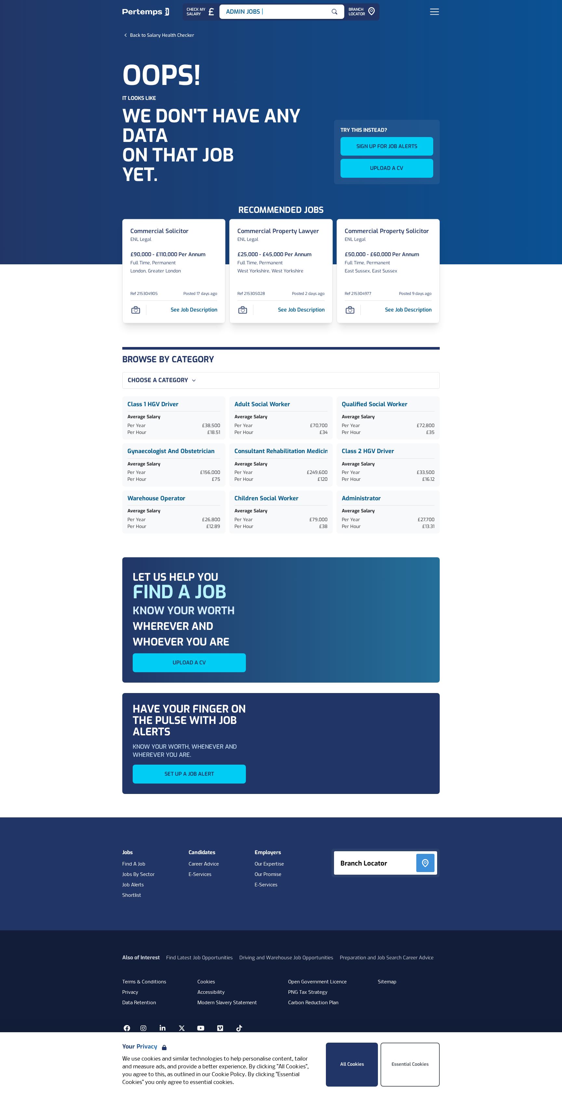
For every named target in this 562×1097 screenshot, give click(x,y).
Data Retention (139, 1003)
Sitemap (387, 982)
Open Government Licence (317, 982)
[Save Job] (135, 309)
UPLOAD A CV (386, 168)
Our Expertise (269, 864)
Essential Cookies (410, 1064)
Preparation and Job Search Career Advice (387, 957)
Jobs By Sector (138, 874)
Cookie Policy (228, 1075)
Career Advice (204, 864)
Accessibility (211, 992)
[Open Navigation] (434, 12)
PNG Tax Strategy (308, 992)
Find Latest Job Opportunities (199, 957)
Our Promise (268, 874)
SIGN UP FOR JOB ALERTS (386, 146)
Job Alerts (133, 885)
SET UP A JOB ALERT (189, 774)
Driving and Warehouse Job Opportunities (286, 957)
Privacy (130, 992)
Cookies (206, 982)
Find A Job (133, 864)
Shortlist (131, 895)
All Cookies (352, 1064)
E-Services (200, 874)
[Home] (145, 12)
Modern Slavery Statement (227, 1003)
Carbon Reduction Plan (313, 1003)
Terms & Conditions (144, 982)
